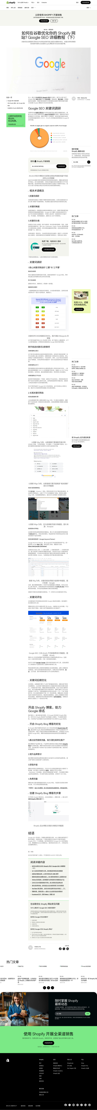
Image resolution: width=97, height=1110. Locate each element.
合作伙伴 (41, 1073)
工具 (41, 544)
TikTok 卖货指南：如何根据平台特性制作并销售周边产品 (48, 879)
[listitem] (48, 974)
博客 (7, 7)
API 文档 (69, 1065)
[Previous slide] (44, 987)
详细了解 (54, 21)
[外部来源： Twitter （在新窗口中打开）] (69, 1105)
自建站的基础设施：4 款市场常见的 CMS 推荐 (45, 874)
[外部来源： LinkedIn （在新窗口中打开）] (85, 1105)
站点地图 (38, 1106)
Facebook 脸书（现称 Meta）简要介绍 (43, 894)
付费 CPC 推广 (60, 586)
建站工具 (41, 1094)
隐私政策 (30, 1106)
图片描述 (60, 99)
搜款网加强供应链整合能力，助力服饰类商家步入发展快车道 (49, 877)
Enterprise (44, 2)
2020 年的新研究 (50, 114)
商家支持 (55, 1063)
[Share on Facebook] (60, 949)
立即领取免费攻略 (49, 249)
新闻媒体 (41, 1071)
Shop (82, 1063)
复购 (47, 770)
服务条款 (23, 1106)
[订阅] (88, 162)
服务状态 (41, 1081)
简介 (40, 1063)
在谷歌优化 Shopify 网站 (43, 97)
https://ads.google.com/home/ (37, 546)
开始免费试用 (85, 2)
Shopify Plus (84, 1065)
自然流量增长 (57, 696)
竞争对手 (32, 534)
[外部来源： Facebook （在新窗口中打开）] (65, 1105)
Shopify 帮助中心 (57, 1065)
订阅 (87, 1013)
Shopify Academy (58, 1071)
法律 (40, 1078)
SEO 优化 (38, 99)
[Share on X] (64, 949)
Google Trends (40, 662)
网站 (46, 99)
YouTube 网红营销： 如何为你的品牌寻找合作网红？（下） (49, 888)
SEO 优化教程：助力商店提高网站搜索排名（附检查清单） (51, 788)
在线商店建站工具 (43, 1092)
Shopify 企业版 (85, 1068)
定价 (38, 2)
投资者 (41, 1068)
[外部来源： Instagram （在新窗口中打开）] (77, 1105)
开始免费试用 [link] (61, 166)
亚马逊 (33, 491)
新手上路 (13, 7)
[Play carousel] (48, 987)
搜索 (88, 7)
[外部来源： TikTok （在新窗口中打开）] (81, 1105)
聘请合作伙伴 (56, 1068)
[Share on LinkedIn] (67, 949)
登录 (77, 2)
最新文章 (27, 7)
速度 (49, 99)
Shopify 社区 (56, 1073)
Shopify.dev (70, 1063)
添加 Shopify (76, 446)
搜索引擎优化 (40, 112)
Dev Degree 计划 (71, 1068)
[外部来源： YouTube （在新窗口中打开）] (73, 1105)
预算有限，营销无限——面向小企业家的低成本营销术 (47, 891)
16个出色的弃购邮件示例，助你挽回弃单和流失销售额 (47, 871)
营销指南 (20, 7)
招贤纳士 (41, 1065)
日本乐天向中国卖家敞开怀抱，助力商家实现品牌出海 (47, 882)
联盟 (40, 1076)
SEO (38, 544)
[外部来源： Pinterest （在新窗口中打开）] (89, 1105)
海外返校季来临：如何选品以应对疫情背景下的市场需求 (48, 885)
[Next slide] (52, 987)
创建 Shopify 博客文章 (34, 799)
